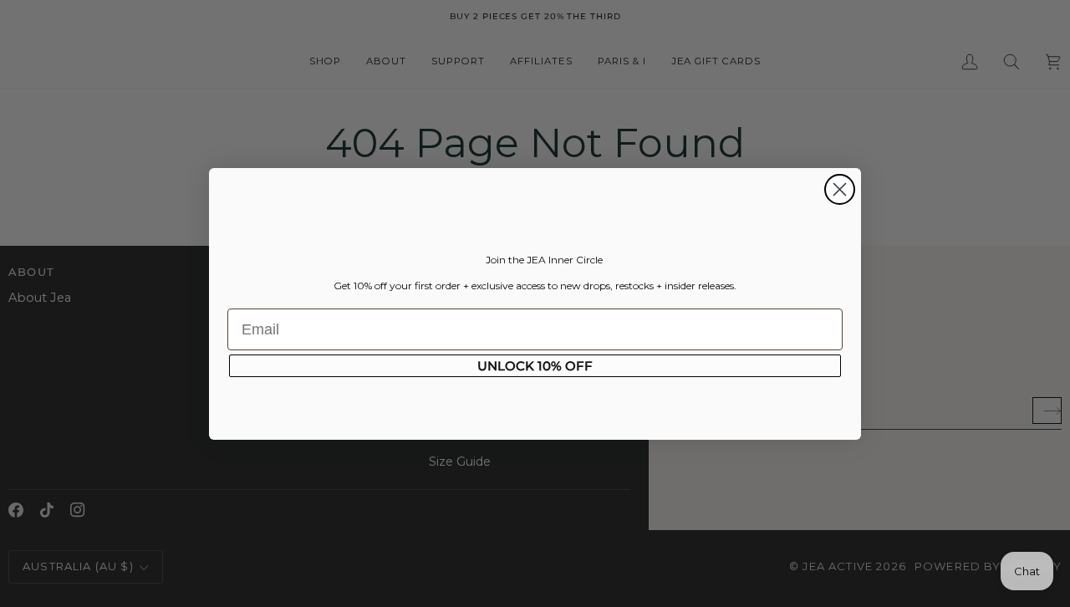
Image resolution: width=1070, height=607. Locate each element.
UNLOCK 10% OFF (535, 366)
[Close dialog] (839, 189)
